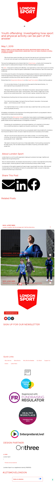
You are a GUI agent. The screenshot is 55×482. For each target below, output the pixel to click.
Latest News (11, 225)
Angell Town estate (33, 80)
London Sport (6, 456)
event (4, 67)
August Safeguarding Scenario (10, 255)
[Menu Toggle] (27, 26)
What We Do (17, 360)
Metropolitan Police (18, 117)
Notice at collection (18, 479)
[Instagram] (12, 318)
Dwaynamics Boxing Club (17, 80)
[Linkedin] (9, 318)
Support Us (47, 360)
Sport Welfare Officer (20, 253)
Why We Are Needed (28, 360)
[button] (8, 184)
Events (6, 363)
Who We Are (8, 360)
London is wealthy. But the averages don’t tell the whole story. (19, 227)
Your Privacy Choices (32, 478)
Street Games (32, 63)
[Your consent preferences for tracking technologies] (52, 479)
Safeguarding (7, 253)
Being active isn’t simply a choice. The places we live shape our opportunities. (22, 283)
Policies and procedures (11, 462)
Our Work (39, 360)
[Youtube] (5, 318)
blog (4, 225)
